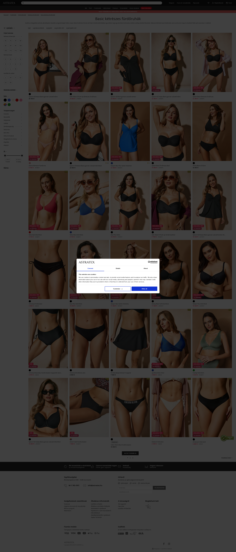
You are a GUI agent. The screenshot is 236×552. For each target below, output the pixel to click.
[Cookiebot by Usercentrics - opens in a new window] (149, 262)
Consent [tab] (90, 268)
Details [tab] (118, 268)
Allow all (144, 289)
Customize (116, 289)
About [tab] (146, 268)
